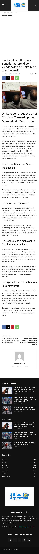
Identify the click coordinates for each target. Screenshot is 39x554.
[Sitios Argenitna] (19, 496)
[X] (8, 78)
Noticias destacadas (11, 12)
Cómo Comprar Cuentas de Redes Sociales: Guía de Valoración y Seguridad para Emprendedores (24, 389)
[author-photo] (19, 361)
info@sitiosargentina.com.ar (25, 527)
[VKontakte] (29, 540)
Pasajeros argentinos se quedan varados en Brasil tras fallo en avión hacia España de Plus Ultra (25, 399)
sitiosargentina (8, 73)
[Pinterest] (12, 78)
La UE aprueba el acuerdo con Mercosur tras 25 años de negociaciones (10, 340)
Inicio (3, 12)
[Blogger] (10, 540)
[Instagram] (24, 540)
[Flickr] (19, 540)
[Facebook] (4, 78)
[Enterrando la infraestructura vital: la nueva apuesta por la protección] (7, 410)
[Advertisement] (19, 38)
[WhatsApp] (17, 78)
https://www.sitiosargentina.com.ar (19, 366)
